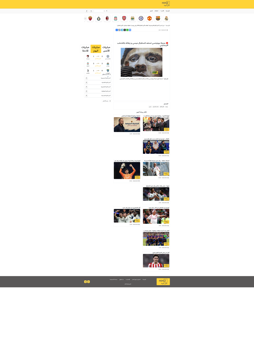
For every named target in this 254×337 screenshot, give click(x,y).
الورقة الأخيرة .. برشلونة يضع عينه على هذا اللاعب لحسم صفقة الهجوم (156, 116)
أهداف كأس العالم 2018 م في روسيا (139, 25)
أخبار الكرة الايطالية (106, 91)
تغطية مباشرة (127, 25)
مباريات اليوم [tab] (96, 49)
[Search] (107, 10)
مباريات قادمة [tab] (85, 49)
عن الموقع (122, 279)
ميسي (150, 106)
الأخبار (162, 10)
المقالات (156, 10)
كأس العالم (120, 25)
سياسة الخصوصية (113, 279)
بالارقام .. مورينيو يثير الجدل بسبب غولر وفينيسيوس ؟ (156, 139)
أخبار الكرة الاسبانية (106, 95)
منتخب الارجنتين (155, 106)
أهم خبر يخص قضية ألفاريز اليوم (161, 252)
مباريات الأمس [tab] (106, 49)
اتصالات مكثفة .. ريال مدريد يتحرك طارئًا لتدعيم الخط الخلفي (156, 160)
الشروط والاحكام (128, 284)
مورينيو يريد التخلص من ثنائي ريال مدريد (159, 207)
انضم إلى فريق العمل (136, 279)
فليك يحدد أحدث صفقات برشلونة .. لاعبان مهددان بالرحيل (156, 230)
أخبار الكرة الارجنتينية (154, 25)
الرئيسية (168, 10)
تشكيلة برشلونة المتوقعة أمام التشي (131, 116)
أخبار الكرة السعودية (106, 78)
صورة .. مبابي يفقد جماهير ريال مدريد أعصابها (157, 186)
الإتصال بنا (128, 279)
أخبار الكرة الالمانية (106, 82)
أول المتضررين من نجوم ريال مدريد (131, 207)
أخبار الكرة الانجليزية (106, 86)
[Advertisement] (108, 4)
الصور (151, 10)
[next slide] (85, 18)
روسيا (167, 106)
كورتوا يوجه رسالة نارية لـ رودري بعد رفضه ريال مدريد (127, 160)
